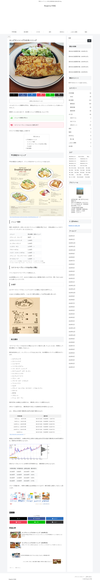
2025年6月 (72, 264)
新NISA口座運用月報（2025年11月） (79, 61)
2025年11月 (72, 246)
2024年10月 (72, 292)
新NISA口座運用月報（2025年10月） (79, 66)
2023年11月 (72, 331)
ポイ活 (80, 114)
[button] (59, 94)
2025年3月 (72, 275)
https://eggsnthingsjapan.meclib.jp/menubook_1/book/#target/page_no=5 (24, 217)
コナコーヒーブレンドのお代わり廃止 (37, 144)
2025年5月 (72, 267)
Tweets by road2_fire (74, 225)
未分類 (80, 146)
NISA (80, 96)
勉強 (80, 132)
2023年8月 (72, 342)
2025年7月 (72, 260)
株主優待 (29, 148)
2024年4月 (72, 314)
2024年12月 (72, 285)
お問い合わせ (88, 576)
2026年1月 (72, 239)
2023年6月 (72, 349)
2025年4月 (72, 271)
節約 (80, 128)
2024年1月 (72, 324)
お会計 (30, 146)
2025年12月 (72, 243)
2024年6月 (72, 306)
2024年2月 (72, 321)
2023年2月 (72, 363)
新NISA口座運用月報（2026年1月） (79, 51)
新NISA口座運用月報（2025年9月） (79, 72)
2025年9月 (72, 253)
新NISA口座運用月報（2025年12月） (79, 56)
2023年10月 (72, 335)
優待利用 (80, 110)
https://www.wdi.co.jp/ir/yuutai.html (16, 434)
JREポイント (80, 125)
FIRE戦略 (80, 93)
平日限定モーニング (32, 139)
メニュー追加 (31, 141)
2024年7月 (72, 303)
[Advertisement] (50, 19)
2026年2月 (72, 236)
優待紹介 (80, 103)
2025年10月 (72, 250)
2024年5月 (72, 310)
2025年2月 (72, 278)
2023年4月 (72, 356)
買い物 (80, 139)
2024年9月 (72, 296)
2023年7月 (72, 345)
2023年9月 (72, 338)
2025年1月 (72, 282)
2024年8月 (72, 299)
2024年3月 (72, 317)
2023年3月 (72, 360)
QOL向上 (12, 512)
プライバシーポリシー (79, 576)
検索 (70, 38)
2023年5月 (72, 353)
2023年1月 (72, 367)
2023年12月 (72, 328)
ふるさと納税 (80, 142)
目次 (34, 136)
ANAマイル (80, 118)
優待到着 (80, 107)
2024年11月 (72, 289)
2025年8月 (72, 257)
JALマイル (80, 121)
